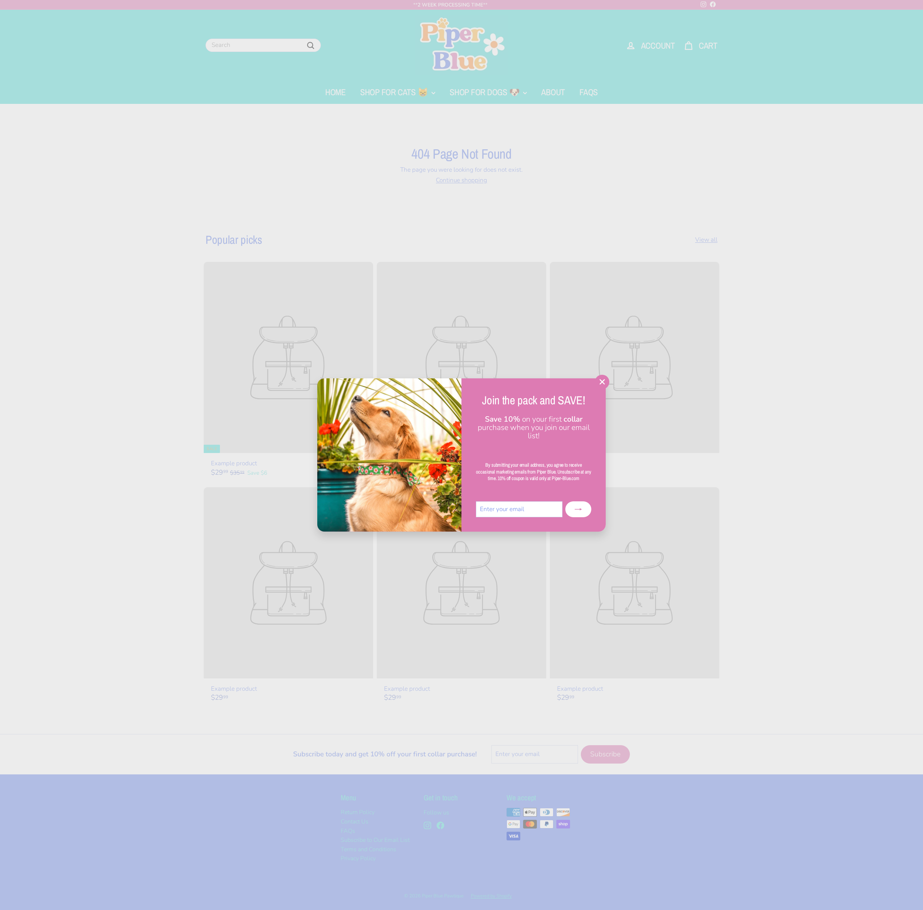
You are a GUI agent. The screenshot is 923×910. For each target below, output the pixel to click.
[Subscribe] (578, 509)
